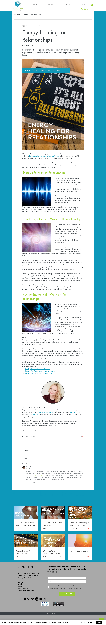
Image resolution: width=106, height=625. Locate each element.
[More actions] (83, 26)
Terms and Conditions (26, 591)
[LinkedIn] (36, 599)
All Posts (17, 15)
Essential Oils (36, 15)
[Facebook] (20, 599)
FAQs (20, 586)
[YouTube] (41, 599)
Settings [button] (83, 622)
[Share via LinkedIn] (31, 431)
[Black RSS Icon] (45, 599)
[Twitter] (32, 599)
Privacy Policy (23, 588)
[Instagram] (24, 599)
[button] (92, 4)
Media (20, 584)
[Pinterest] (28, 599)
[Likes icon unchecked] (27, 483)
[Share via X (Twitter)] (27, 431)
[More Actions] (83, 468)
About (20, 582)
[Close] (104, 622)
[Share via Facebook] (23, 431)
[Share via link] (35, 431)
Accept (99, 622)
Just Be (25, 15)
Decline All (90, 622)
